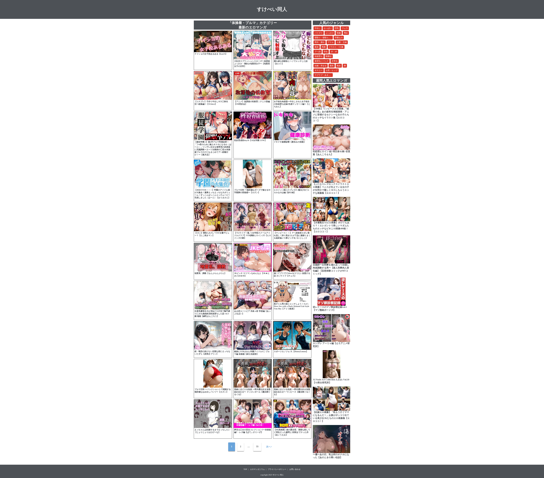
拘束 (324, 47)
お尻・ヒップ (332, 70)
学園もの (339, 38)
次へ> (269, 446)
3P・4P (334, 52)
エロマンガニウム (257, 469)
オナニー (319, 70)
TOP (245, 469)
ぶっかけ (330, 33)
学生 (326, 52)
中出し (318, 28)
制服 (339, 33)
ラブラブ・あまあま (323, 75)
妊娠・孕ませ (321, 66)
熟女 (339, 66)
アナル (331, 42)
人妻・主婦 (342, 42)
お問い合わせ (294, 469)
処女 (317, 47)
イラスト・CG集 (336, 47)
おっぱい (328, 28)
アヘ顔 (318, 52)
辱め (346, 33)
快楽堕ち (319, 56)
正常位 (335, 61)
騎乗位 (329, 56)
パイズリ (319, 33)
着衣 (332, 66)
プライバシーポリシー (277, 469)
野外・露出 (320, 42)
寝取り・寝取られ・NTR (325, 38)
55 (257, 446)
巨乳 (337, 28)
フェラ (345, 28)
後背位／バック (322, 61)
